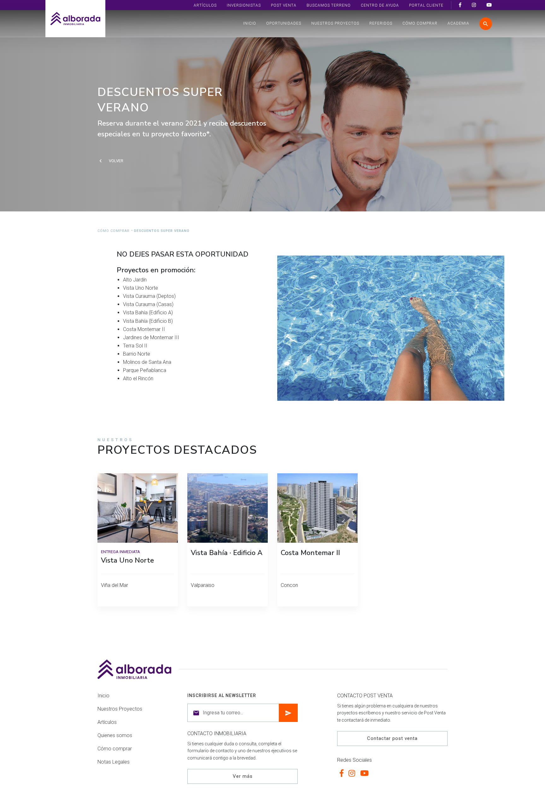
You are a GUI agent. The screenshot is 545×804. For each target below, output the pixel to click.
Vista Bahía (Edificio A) (148, 313)
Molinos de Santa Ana (147, 362)
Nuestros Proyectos (335, 23)
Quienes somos (114, 735)
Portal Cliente (426, 5)
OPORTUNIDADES (283, 23)
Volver (116, 160)
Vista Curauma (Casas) (148, 304)
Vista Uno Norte (140, 288)
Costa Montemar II (144, 329)
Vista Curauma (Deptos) (149, 296)
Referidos (380, 23)
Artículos (205, 5)
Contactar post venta (392, 738)
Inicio (249, 23)
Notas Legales (113, 762)
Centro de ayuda (380, 5)
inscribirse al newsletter (221, 695)
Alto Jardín (135, 280)
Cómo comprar (419, 23)
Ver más (243, 776)
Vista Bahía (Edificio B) (148, 321)
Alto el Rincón (138, 378)
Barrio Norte (136, 354)
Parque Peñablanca (144, 370)
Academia (458, 23)
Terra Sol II (135, 346)
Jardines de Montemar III (151, 337)
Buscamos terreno (329, 5)
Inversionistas (244, 5)
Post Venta (283, 5)
